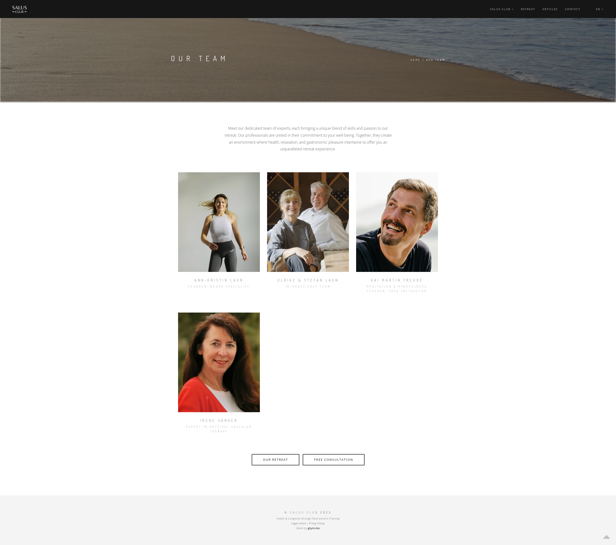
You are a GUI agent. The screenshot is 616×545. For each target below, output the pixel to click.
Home (416, 60)
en (599, 9)
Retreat (528, 9)
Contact (572, 9)
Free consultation (333, 459)
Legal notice (298, 523)
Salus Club (304, 512)
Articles (550, 9)
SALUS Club (501, 9)
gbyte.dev (314, 528)
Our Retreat (275, 459)
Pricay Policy (317, 523)
